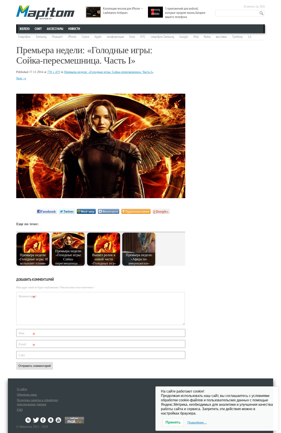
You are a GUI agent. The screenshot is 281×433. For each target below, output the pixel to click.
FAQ (20, 409)
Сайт (22, 355)
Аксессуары (55, 29)
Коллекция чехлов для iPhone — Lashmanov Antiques (123, 11)
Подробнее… (197, 422)
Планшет (57, 37)
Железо (25, 29)
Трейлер (237, 37)
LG (249, 37)
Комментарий (27, 297)
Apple (98, 37)
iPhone (72, 37)
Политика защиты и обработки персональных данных (37, 402)
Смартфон (24, 37)
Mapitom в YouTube (58, 420)
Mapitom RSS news (28, 420)
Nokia (207, 37)
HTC (142, 37)
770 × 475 (53, 72)
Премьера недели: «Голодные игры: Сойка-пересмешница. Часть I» (108, 72)
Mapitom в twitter (36, 420)
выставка (221, 37)
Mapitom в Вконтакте (51, 420)
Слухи (85, 37)
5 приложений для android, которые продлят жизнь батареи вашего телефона (185, 13)
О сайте (22, 389)
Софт (38, 29)
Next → (21, 78)
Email (27, 345)
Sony (132, 37)
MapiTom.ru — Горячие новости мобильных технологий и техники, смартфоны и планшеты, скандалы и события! (45, 12)
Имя (27, 334)
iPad (195, 37)
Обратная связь (27, 394)
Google (183, 37)
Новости (74, 29)
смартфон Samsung (162, 37)
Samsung (41, 37)
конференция (115, 37)
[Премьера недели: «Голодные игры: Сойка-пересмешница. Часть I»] (100, 196)
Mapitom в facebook (43, 420)
